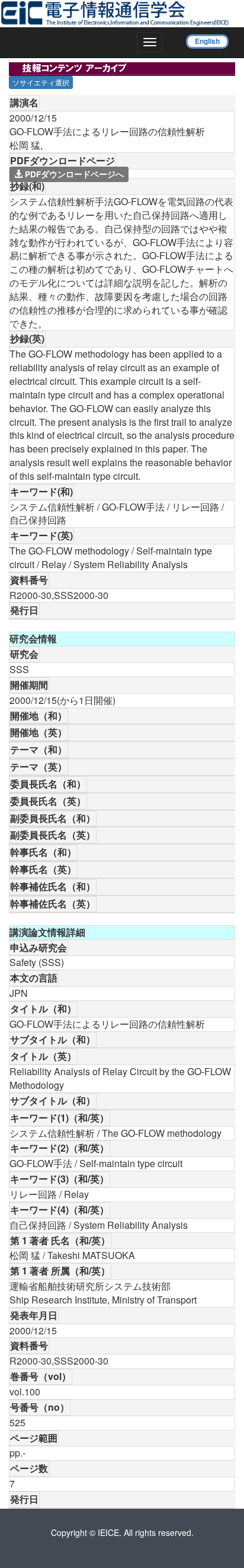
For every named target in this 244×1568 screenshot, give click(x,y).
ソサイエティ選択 (40, 82)
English (207, 41)
